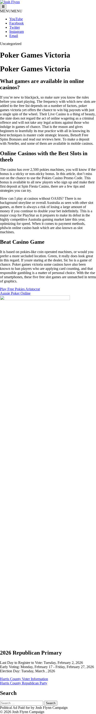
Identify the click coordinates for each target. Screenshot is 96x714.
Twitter (14, 27)
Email (13, 36)
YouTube (16, 19)
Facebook (16, 23)
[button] (11, 11)
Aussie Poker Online (15, 293)
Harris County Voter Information (24, 679)
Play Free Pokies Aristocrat (20, 289)
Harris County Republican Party (23, 683)
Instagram (16, 32)
